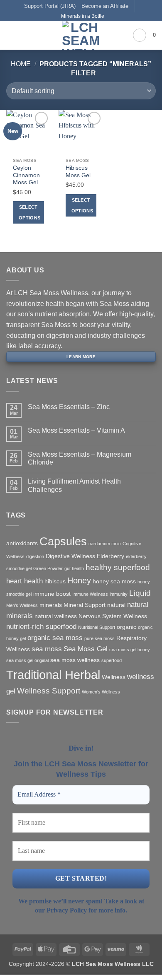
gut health (74, 568)
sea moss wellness (75, 660)
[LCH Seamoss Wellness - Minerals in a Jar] (81, 35)
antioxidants (22, 543)
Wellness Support (48, 690)
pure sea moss (99, 638)
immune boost (52, 593)
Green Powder (48, 568)
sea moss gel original (27, 660)
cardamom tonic (104, 543)
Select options (29, 212)
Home (21, 63)
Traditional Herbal (53, 674)
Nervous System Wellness (113, 616)
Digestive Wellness (70, 556)
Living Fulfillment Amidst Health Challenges (74, 485)
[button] (11, 35)
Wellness (113, 677)
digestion (35, 556)
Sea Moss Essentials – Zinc (69, 406)
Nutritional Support (96, 627)
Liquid (140, 593)
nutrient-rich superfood (41, 627)
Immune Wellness (90, 594)
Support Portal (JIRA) (50, 6)
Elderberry (110, 556)
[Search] (25, 35)
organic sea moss (55, 638)
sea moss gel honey (129, 649)
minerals (50, 605)
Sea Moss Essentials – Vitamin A (76, 430)
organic (126, 627)
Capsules (63, 541)
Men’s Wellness (22, 605)
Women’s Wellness (101, 691)
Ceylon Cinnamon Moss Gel (26, 175)
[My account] (139, 35)
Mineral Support (85, 605)
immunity (119, 594)
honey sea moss (114, 581)
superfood (111, 660)
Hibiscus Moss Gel (78, 171)
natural (116, 605)
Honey (79, 580)
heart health (24, 581)
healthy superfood (118, 567)
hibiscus (55, 581)
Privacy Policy (67, 910)
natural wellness (55, 616)
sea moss (47, 649)
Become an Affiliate (104, 6)
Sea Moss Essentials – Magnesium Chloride (79, 458)
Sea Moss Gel (86, 649)
